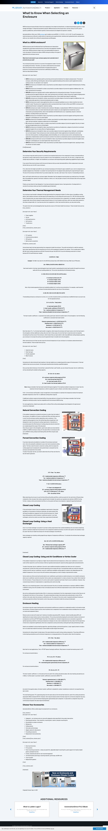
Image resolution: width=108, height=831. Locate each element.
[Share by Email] (84, 23)
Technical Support (49, 2)
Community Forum (69, 2)
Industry (66, 7)
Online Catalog (59, 2)
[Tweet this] (78, 23)
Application (57, 7)
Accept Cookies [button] (99, 828)
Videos (77, 2)
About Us (40, 2)
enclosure (42, 34)
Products (47, 7)
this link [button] (52, 828)
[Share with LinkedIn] (81, 23)
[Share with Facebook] (75, 23)
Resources (75, 7)
